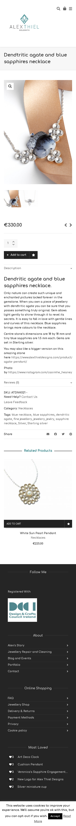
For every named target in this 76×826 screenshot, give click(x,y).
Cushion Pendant (30, 764)
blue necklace (21, 414)
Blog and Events (19, 658)
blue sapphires (44, 414)
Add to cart (18, 254)
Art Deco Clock (28, 757)
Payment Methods (21, 717)
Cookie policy (17, 730)
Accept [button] (55, 816)
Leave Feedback (15, 402)
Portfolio (14, 664)
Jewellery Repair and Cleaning (30, 651)
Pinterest (28, 582)
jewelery (39, 419)
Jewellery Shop (18, 704)
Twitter (11, 582)
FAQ (11, 698)
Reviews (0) (11, 382)
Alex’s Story (16, 645)
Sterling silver (37, 423)
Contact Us (29, 396)
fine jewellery (23, 419)
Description (12, 268)
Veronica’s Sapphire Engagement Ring (43, 771)
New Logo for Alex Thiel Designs (41, 779)
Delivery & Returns (21, 711)
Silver (22, 423)
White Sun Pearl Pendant (38, 533)
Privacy (13, 724)
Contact (13, 671)
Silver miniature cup (32, 786)
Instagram (37, 582)
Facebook (19, 582)
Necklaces (25, 408)
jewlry (50, 419)
